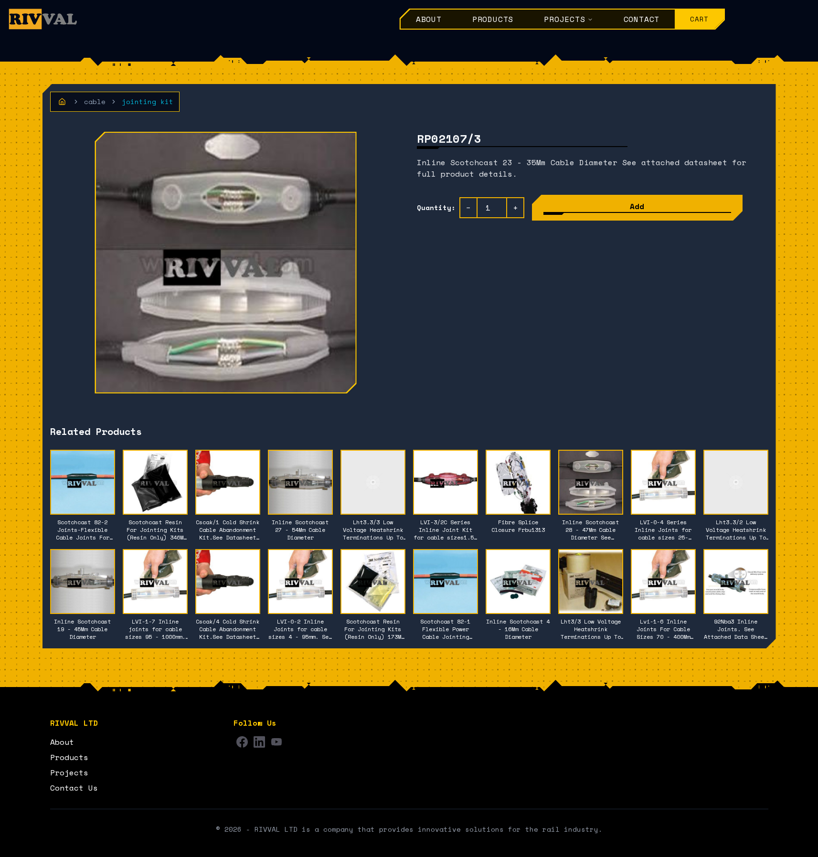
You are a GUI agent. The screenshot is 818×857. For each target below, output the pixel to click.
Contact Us (74, 788)
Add (637, 206)
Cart (699, 19)
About (429, 19)
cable (95, 101)
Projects (564, 19)
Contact (642, 19)
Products (492, 19)
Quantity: (436, 207)
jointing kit (147, 101)
